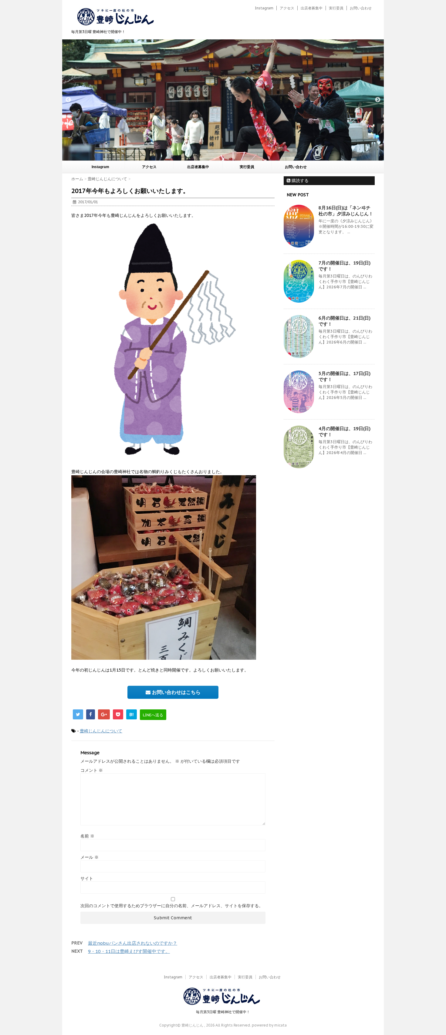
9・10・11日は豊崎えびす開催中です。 (129, 951)
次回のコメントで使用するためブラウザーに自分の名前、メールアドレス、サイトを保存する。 (171, 905)
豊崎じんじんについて (101, 731)
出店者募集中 (312, 8)
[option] (223, 100)
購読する (299, 180)
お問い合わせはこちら (175, 692)
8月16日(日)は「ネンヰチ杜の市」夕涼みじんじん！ (346, 211)
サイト (86, 878)
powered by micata (269, 1025)
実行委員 (336, 8)
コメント (91, 770)
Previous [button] (68, 100)
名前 (87, 836)
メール (89, 857)
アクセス (287, 8)
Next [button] (378, 100)
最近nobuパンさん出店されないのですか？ (132, 943)
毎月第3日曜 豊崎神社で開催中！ (223, 1012)
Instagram (264, 8)
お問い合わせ (361, 8)
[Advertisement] (329, 571)
